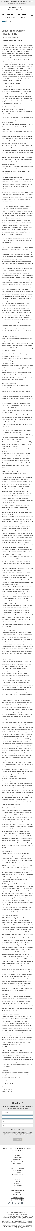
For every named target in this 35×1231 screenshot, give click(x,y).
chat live (21, 1106)
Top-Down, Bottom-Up (17, 1161)
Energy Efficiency (17, 1157)
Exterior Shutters (17, 1150)
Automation (17, 1155)
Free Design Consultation (17, 4)
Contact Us (17, 1183)
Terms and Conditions (14, 1134)
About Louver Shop (17, 1170)
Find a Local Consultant (17, 1168)
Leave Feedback (17, 1185)
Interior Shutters (7, 1148)
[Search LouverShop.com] (23, 1199)
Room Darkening (17, 1159)
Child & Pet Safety (17, 1164)
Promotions (17, 1179)
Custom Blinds (28, 1148)
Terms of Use (11, 1214)
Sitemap (25, 1214)
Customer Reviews (17, 1174)
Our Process (17, 1172)
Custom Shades (18, 1148)
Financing (17, 1181)
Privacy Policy (24, 1134)
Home (4, 21)
